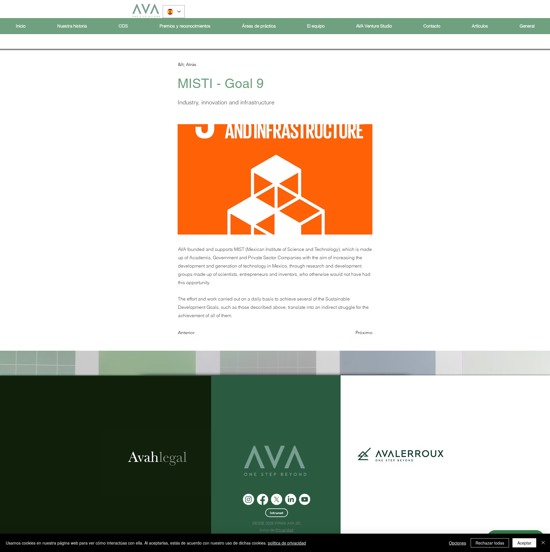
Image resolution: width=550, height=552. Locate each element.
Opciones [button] (457, 543)
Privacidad (284, 530)
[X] (276, 499)
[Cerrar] (543, 542)
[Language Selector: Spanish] (174, 11)
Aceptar (524, 543)
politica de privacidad (287, 543)
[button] (197, 64)
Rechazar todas (490, 543)
